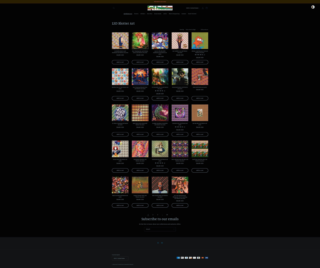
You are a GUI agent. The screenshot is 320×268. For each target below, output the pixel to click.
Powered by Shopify (128, 264)
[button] (114, 8)
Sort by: (182, 29)
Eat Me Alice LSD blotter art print (200, 124)
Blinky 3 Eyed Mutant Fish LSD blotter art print (200, 51)
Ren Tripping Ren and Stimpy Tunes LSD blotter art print (140, 51)
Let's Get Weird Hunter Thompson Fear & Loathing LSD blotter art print (180, 197)
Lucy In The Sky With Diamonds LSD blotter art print (160, 52)
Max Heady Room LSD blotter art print (160, 196)
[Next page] (172, 215)
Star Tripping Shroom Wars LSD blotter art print (140, 87)
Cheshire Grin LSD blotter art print (180, 124)
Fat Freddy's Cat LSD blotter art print (179, 51)
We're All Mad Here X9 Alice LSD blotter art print (180, 160)
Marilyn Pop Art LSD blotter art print (120, 87)
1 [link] (148, 214)
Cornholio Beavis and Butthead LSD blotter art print (120, 51)
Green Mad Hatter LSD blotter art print (180, 87)
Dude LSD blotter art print (200, 87)
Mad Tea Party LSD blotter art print (120, 196)
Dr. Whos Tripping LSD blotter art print (120, 124)
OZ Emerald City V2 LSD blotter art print (160, 87)
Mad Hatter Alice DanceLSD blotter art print (140, 124)
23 (167, 214)
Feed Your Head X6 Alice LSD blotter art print (199, 160)
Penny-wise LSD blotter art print (120, 160)
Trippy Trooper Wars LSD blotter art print (140, 196)
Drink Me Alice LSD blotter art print (160, 160)
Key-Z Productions (119, 264)
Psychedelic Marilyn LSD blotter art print (140, 160)
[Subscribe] (174, 229)
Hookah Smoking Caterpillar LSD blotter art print (160, 124)
